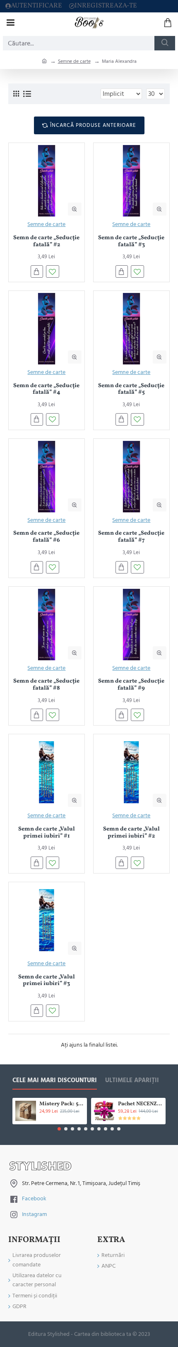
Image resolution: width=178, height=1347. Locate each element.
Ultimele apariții (132, 1081)
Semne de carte (74, 61)
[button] (59, 1128)
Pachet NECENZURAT (140, 1104)
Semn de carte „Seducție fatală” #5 (131, 390)
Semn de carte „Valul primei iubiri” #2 (131, 833)
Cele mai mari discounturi (54, 1081)
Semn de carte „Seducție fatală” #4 (46, 390)
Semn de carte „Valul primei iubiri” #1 (46, 833)
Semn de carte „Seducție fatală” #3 (131, 242)
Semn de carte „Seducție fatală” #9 (131, 685)
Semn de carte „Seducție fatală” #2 (46, 242)
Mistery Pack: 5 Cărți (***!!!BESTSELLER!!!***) (61, 1104)
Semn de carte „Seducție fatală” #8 (46, 685)
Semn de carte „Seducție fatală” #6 (46, 537)
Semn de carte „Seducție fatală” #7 (131, 537)
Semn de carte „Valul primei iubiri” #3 (46, 981)
